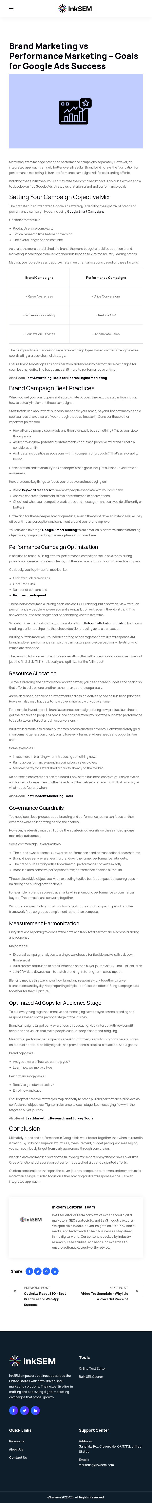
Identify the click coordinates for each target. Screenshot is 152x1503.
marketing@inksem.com (96, 1465)
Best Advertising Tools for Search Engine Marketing (66, 378)
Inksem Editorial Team (73, 1207)
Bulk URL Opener (91, 1376)
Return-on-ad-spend (29, 595)
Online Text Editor (92, 1368)
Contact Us (18, 1457)
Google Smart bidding (59, 530)
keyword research (36, 490)
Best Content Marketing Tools (49, 796)
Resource (17, 1441)
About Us (16, 1449)
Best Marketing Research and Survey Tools (59, 1118)
